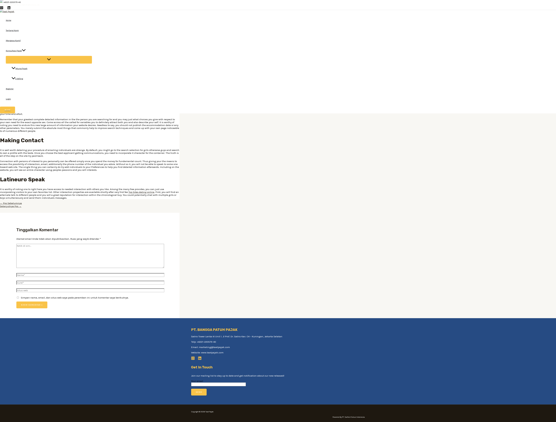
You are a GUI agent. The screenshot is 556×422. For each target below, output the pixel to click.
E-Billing (19, 78)
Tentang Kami (12, 30)
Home (8, 20)
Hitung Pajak (21, 68)
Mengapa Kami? (13, 40)
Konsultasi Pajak (14, 51)
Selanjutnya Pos (10, 206)
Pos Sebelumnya (11, 203)
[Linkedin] (9, 8)
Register (10, 89)
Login (8, 99)
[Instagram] (1, 8)
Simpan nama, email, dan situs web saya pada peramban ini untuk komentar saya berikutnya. (75, 297)
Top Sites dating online (141, 192)
